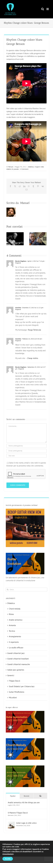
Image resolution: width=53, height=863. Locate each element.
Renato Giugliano (20, 261)
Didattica (11, 603)
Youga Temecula (34, 330)
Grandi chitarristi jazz (16, 653)
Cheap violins (32, 358)
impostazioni (8, 854)
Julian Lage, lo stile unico (26, 823)
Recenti (26, 796)
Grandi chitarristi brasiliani (18, 658)
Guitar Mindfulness (16, 692)
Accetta (7, 859)
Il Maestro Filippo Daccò (18, 812)
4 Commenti (24, 169)
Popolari (13, 796)
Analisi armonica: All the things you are (24, 802)
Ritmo (11, 614)
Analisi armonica (15, 620)
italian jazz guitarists (15, 670)
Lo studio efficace (16, 647)
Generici (10, 675)
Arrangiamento (15, 636)
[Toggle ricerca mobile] (42, 9)
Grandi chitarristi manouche (18, 664)
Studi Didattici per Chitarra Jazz (21, 686)
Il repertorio (14, 642)
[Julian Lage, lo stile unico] (11, 823)
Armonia (12, 625)
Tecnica (12, 631)
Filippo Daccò (14, 681)
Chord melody (14, 608)
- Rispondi (20, 369)
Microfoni (13, 697)
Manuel (10, 167)
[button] (8, 239)
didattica (31, 167)
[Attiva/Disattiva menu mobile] (47, 9)
